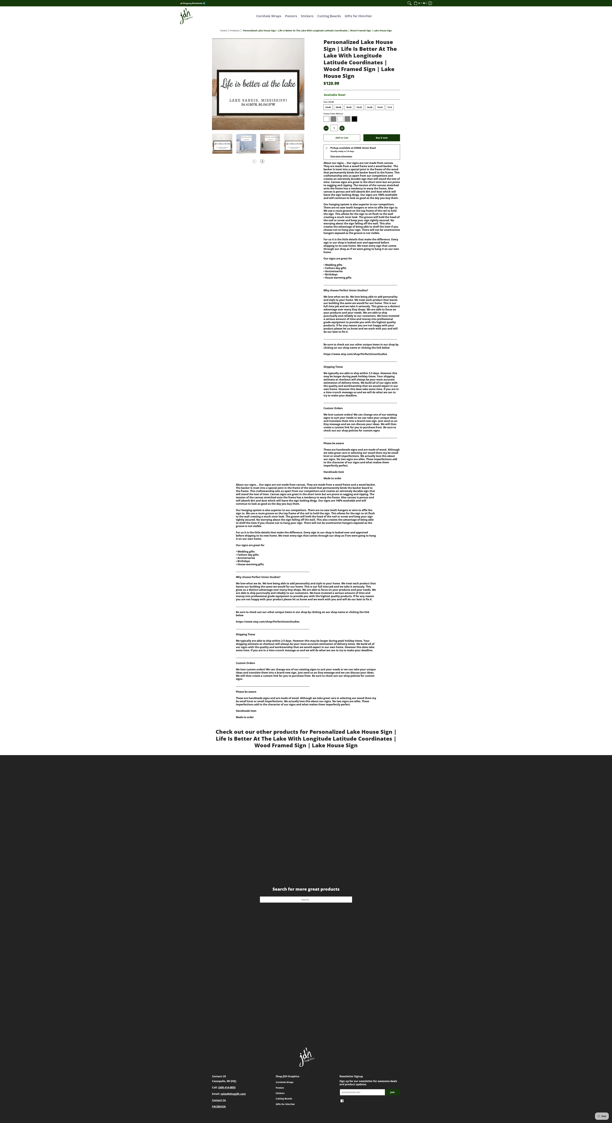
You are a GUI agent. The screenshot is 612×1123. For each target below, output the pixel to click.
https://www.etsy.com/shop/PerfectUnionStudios (355, 354)
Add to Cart (341, 137)
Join (392, 1092)
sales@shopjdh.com (233, 1094)
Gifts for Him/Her (285, 1104)
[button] (419, 3)
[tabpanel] (306, 600)
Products (235, 30)
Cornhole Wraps (284, 1082)
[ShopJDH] (186, 16)
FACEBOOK (219, 1106)
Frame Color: (333, 113)
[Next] (262, 161)
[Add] (342, 128)
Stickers (280, 1093)
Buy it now (382, 137)
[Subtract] (326, 128)
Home (223, 30)
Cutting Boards (284, 1098)
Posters (280, 1087)
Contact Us (219, 1100)
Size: (329, 101)
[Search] (409, 3)
